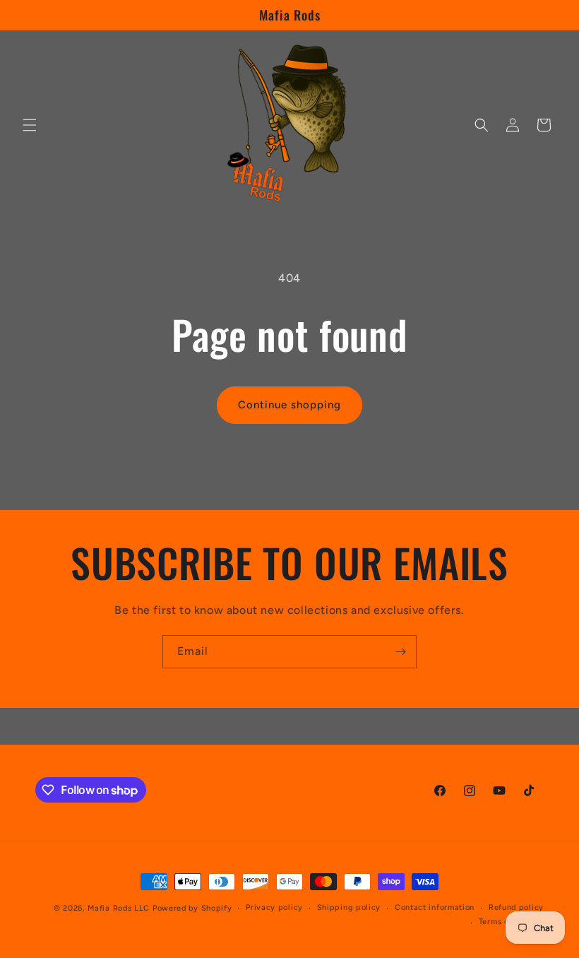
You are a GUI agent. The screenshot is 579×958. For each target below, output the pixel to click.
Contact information (434, 907)
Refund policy (516, 907)
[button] (29, 125)
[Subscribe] (400, 651)
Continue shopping (289, 404)
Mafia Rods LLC (119, 908)
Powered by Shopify (192, 908)
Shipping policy (349, 907)
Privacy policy (274, 907)
